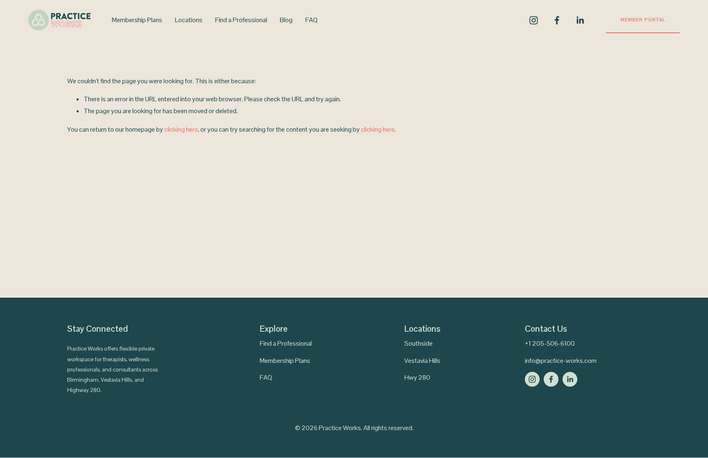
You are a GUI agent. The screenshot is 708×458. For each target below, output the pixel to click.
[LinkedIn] (580, 20)
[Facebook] (557, 20)
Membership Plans (137, 20)
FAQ (311, 20)
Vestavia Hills (422, 360)
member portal (643, 20)
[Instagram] (534, 20)
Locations (188, 20)
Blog (286, 20)
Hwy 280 (417, 377)
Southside (418, 343)
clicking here (181, 129)
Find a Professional (241, 20)
